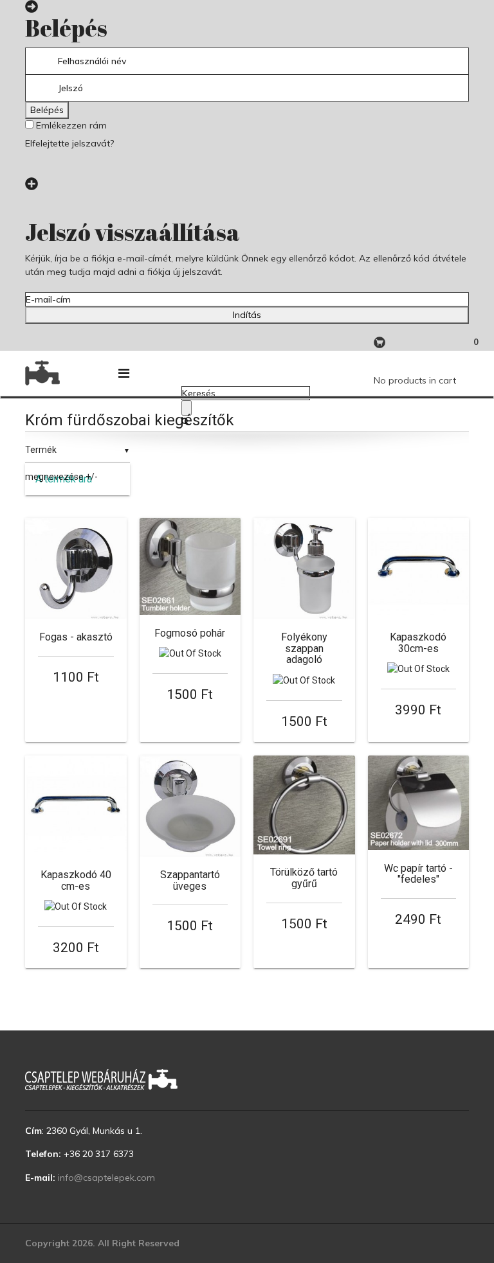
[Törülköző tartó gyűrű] (304, 804)
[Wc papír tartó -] (419, 802)
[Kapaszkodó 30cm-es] (419, 568)
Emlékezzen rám (70, 125)
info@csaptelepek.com (106, 1177)
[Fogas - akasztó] (76, 568)
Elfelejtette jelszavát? (69, 143)
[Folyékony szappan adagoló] (304, 568)
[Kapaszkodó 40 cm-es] (76, 806)
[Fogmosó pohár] (190, 566)
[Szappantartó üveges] (190, 806)
